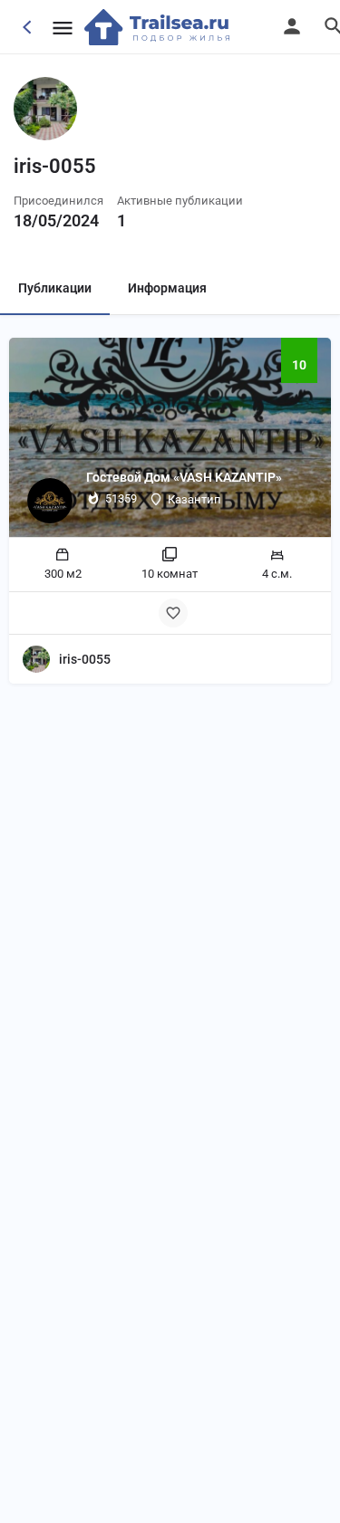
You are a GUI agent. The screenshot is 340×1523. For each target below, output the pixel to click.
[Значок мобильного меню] (62, 27)
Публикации (55, 288)
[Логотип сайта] (159, 27)
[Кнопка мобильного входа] (292, 26)
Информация (167, 288)
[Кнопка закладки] (173, 613)
